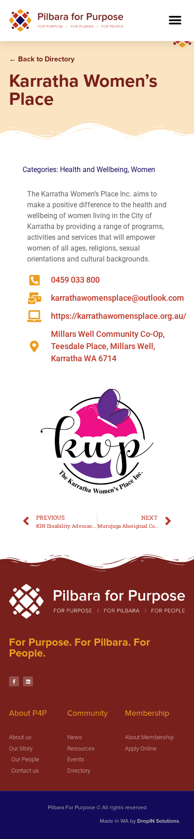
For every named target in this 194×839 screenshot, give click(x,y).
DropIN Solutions (158, 821)
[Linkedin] (28, 681)
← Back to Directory (41, 59)
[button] (175, 20)
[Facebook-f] (14, 681)
